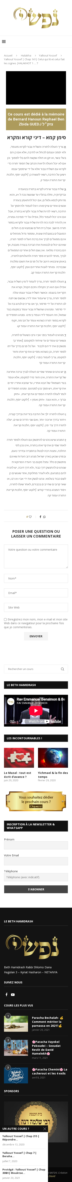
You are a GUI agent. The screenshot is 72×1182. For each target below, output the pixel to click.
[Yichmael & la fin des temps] (53, 758)
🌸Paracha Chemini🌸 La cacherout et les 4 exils (49, 1071)
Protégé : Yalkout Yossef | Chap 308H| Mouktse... (23, 1171)
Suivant (63, 1121)
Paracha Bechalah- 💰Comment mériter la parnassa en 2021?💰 (47, 1021)
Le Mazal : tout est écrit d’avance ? (17, 775)
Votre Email (11, 855)
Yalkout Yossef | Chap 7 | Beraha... (19, 1154)
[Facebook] (7, 995)
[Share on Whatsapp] (44, 517)
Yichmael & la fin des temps (53, 775)
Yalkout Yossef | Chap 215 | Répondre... (20, 1137)
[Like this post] (33, 517)
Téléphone (11, 871)
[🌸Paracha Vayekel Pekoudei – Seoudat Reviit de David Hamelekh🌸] (16, 1048)
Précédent (9, 1121)
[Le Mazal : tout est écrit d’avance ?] (19, 758)
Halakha (26, 55)
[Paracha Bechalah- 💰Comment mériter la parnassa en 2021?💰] (16, 1024)
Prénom (9, 839)
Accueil (8, 55)
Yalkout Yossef (48, 55)
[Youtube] (13, 995)
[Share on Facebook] (40, 517)
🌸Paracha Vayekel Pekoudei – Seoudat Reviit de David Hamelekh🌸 (46, 1047)
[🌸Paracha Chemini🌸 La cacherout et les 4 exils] (16, 1075)
